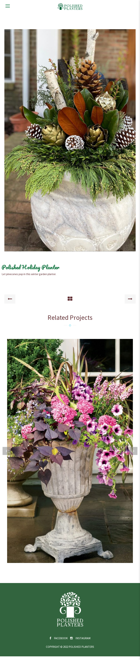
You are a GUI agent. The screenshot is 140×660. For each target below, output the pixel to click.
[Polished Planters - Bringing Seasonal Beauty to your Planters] (69, 6)
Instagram (83, 638)
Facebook (61, 638)
